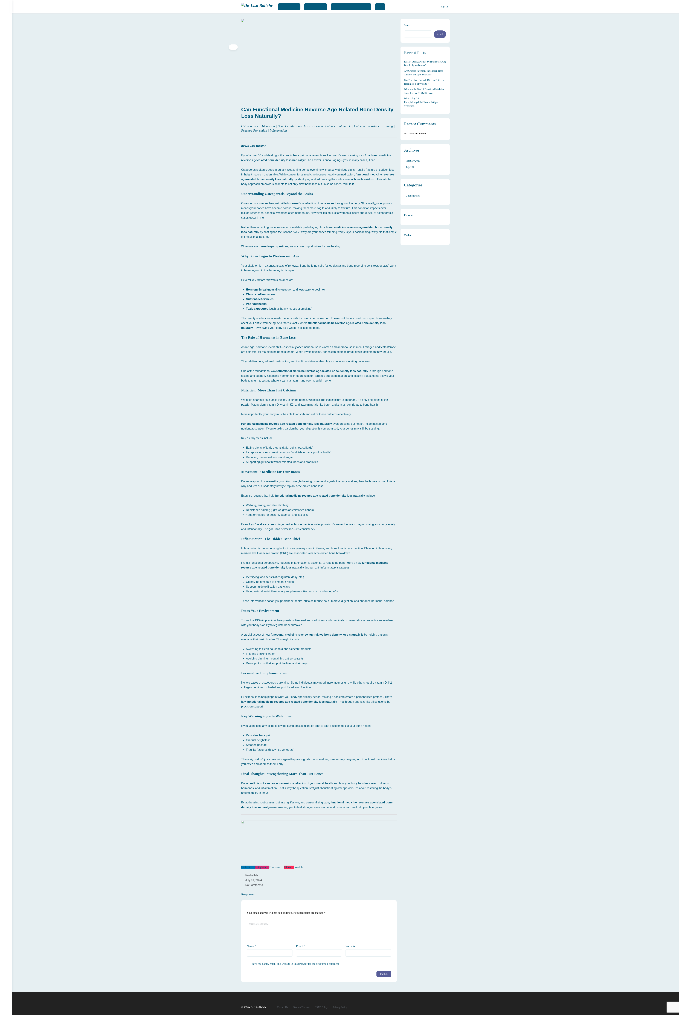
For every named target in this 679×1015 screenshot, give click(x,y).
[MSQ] (380, 6)
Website (351, 946)
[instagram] (448, 1004)
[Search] (431, 7)
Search (407, 25)
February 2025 (413, 161)
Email (301, 946)
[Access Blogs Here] (315, 6)
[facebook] (441, 1004)
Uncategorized (413, 195)
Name (251, 946)
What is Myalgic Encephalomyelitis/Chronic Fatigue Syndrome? (421, 102)
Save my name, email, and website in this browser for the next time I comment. (296, 963)
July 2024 (410, 167)
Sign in (444, 6)
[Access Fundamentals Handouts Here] (351, 6)
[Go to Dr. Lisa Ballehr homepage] (256, 6)
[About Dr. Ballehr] (289, 6)
